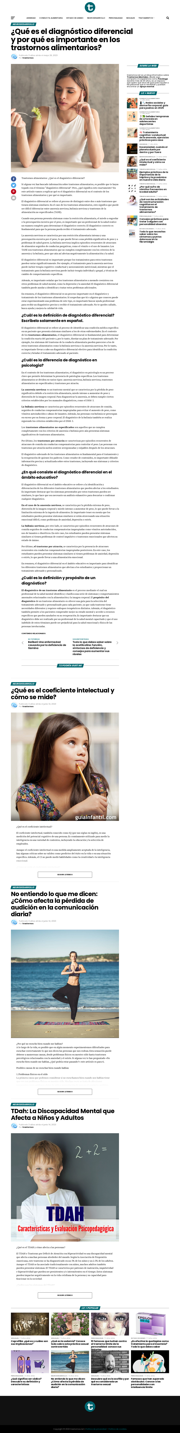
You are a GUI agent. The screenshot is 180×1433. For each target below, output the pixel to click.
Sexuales (130, 18)
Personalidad (116, 18)
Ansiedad (31, 18)
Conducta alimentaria (51, 18)
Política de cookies (118, 1429)
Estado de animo (74, 18)
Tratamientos (145, 18)
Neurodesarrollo (96, 18)
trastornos (27, 58)
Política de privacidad (96, 1429)
